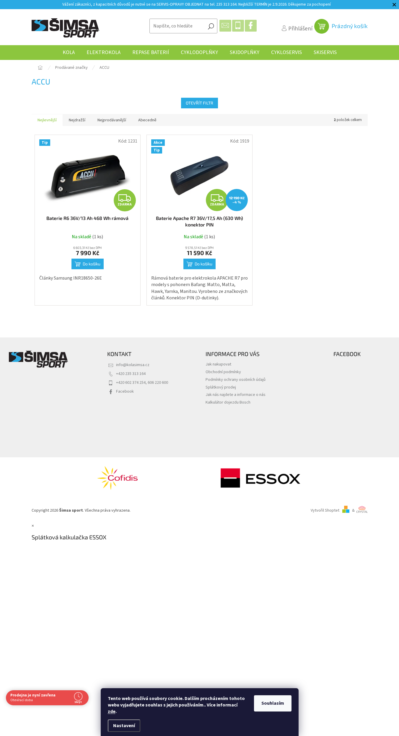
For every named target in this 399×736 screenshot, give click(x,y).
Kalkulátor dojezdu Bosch (228, 402)
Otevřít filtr (199, 102)
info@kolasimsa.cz (132, 365)
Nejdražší (77, 120)
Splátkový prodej (221, 387)
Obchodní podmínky (223, 372)
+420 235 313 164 (131, 374)
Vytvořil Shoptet (325, 510)
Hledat (211, 26)
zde (111, 711)
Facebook (125, 391)
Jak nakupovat (218, 364)
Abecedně (147, 120)
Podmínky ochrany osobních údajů (236, 379)
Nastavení (124, 725)
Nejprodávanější (111, 120)
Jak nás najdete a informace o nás (236, 394)
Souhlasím (272, 703)
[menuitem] (69, 52)
